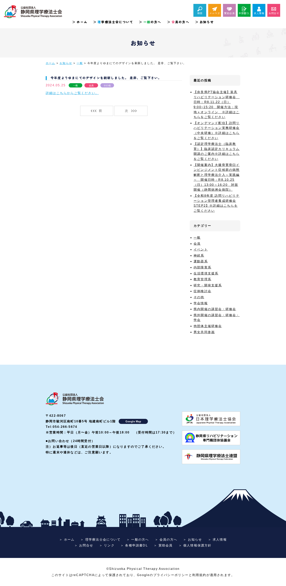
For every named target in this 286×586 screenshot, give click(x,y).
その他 (107, 85)
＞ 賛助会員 (163, 545)
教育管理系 (202, 279)
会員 (91, 85)
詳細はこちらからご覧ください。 (72, 93)
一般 (75, 85)
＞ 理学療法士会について (100, 539)
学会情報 (201, 303)
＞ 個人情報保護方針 (195, 545)
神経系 (199, 255)
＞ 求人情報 (217, 539)
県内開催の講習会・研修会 (215, 309)
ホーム (82, 21)
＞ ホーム (67, 539)
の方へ (152, 21)
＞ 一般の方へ (137, 539)
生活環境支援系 (206, 273)
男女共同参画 (204, 332)
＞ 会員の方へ (166, 539)
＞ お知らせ (192, 539)
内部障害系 (202, 267)
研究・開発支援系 (208, 285)
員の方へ (180, 21)
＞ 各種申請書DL (134, 545)
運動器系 (201, 261)
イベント (201, 249)
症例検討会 (202, 291)
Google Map (133, 421)
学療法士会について (115, 21)
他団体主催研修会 (208, 326)
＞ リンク (107, 545)
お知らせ (207, 21)
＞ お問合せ (83, 545)
